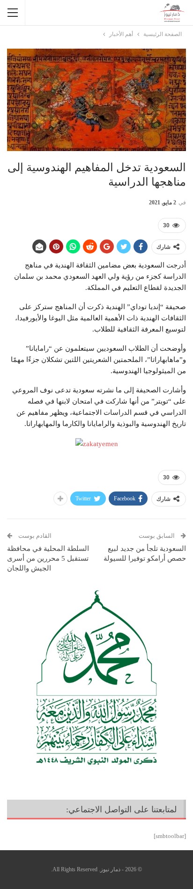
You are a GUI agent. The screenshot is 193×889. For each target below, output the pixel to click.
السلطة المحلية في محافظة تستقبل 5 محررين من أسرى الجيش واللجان (48, 558)
